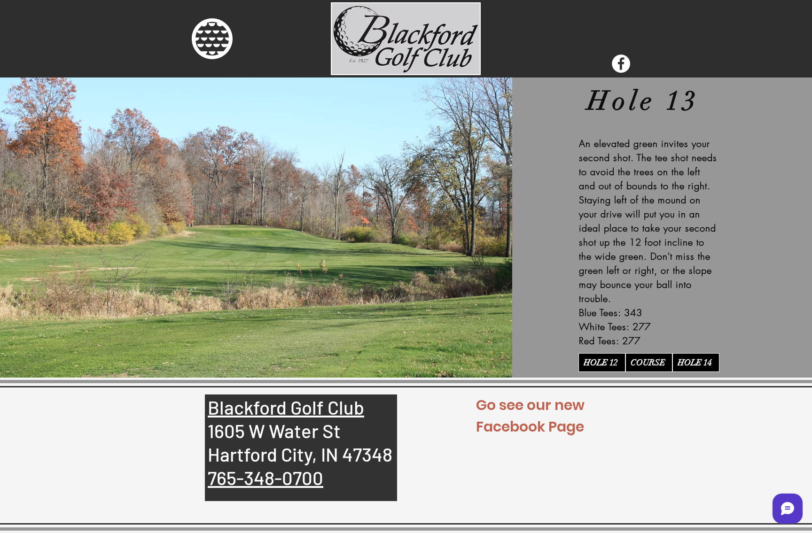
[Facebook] (621, 63)
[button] (212, 38)
